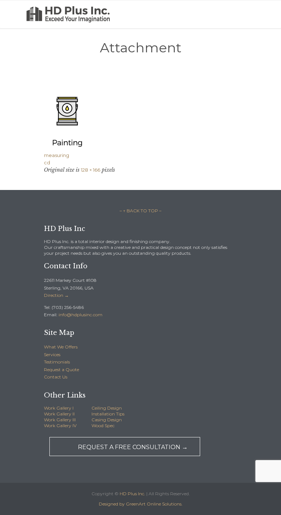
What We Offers (61, 347)
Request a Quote (61, 369)
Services (52, 354)
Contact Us (55, 377)
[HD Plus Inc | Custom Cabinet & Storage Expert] (77, 14)
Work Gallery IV (60, 425)
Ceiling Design (106, 408)
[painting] (140, 116)
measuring (56, 155)
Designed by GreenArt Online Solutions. (141, 504)
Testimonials (57, 362)
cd (47, 162)
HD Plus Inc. (132, 493)
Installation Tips (107, 414)
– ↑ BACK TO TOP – (140, 210)
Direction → (56, 295)
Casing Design (106, 419)
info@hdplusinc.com (79, 314)
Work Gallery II (59, 414)
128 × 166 (90, 170)
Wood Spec (103, 425)
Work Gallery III (60, 419)
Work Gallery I (59, 408)
